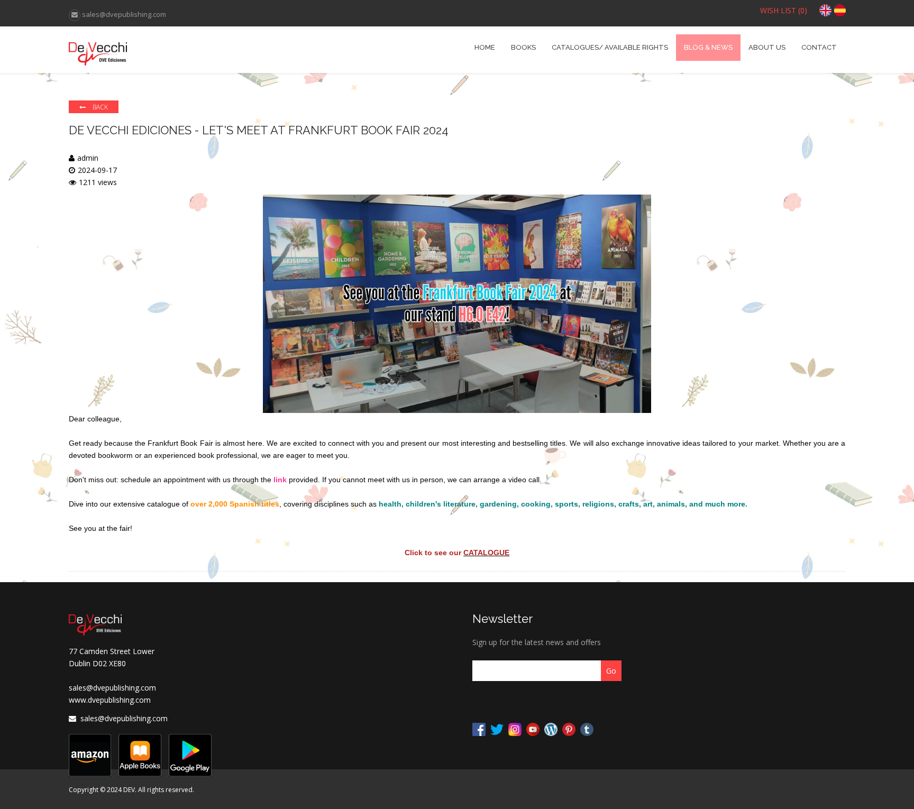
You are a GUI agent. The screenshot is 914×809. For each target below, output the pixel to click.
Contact (819, 47)
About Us (766, 47)
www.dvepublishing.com (110, 700)
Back (99, 107)
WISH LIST (783, 10)
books (523, 47)
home (484, 47)
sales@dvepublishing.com (112, 688)
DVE (166, 50)
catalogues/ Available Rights (610, 47)
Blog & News (708, 47)
